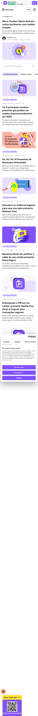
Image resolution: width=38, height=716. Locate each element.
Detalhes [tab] (17, 342)
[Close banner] (1, 3)
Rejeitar (19, 378)
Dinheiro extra (26, 74)
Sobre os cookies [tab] (30, 342)
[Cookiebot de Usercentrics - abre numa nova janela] (28, 337)
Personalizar (18, 372)
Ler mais (3, 79)
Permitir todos (19, 367)
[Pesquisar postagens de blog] (33, 66)
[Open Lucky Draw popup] (3, 691)
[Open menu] (34, 9)
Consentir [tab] (6, 342)
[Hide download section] (19, 697)
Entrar (29, 9)
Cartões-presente (11, 74)
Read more (4, 14)
